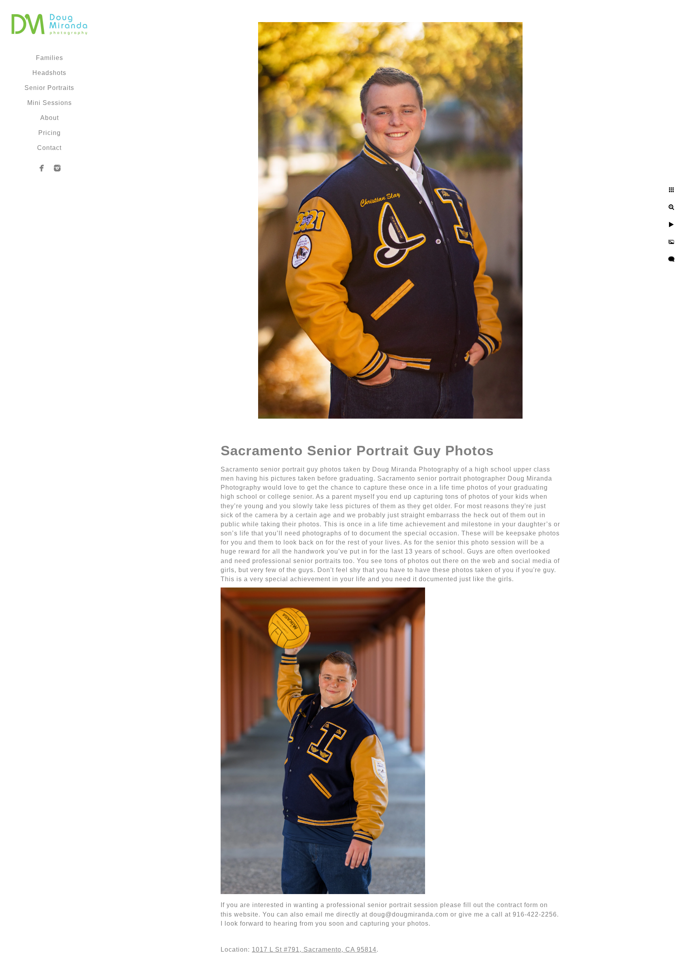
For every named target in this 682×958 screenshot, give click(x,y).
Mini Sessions (49, 102)
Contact (49, 147)
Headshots (49, 72)
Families (49, 57)
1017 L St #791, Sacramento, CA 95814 (314, 949)
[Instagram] (57, 168)
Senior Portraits (49, 87)
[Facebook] (42, 168)
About (49, 117)
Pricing (49, 132)
